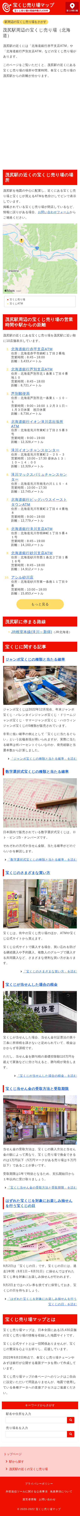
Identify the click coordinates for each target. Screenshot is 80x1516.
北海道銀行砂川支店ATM (32, 553)
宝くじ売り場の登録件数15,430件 (31, 10)
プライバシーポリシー (39, 1483)
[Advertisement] (40, 122)
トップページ (13, 1454)
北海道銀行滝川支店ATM (32, 529)
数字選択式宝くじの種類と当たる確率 (37, 772)
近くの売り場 (72, 11)
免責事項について (61, 1491)
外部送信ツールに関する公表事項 (27, 1491)
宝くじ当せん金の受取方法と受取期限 (37, 1089)
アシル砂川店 (22, 577)
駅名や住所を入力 (18, 1413)
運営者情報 (29, 1499)
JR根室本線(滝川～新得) (31, 632)
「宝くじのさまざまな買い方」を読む (50, 971)
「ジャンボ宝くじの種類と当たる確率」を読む (43, 758)
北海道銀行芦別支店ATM (32, 369)
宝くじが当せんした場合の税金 (32, 985)
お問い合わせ (47, 1499)
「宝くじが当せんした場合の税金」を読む (47, 1075)
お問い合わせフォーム (54, 212)
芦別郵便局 (20, 394)
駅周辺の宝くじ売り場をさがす (25, 21)
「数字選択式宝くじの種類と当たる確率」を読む (42, 859)
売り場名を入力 (17, 1427)
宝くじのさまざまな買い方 (28, 873)
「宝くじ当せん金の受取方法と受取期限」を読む (42, 1187)
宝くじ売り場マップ (33, 4)
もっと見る (40, 604)
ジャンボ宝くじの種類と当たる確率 (35, 659)
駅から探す (16, 1461)
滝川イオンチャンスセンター (35, 450)
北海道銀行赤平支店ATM (32, 349)
